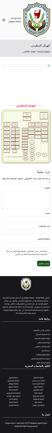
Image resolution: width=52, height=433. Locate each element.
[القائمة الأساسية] (4, 20)
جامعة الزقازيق (38, 389)
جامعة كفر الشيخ (13, 380)
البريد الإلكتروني (44, 226)
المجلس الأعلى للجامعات (41, 330)
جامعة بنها (38, 402)
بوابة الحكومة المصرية (42, 338)
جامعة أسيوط (38, 386)
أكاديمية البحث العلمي (42, 346)
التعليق (47, 188)
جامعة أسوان (13, 402)
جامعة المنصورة (38, 396)
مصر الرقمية (46, 350)
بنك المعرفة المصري (43, 334)
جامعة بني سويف (38, 405)
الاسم (47, 213)
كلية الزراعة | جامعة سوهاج (15, 19)
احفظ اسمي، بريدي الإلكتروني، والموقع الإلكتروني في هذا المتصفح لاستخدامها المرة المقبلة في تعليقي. (26, 253)
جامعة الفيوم (13, 377)
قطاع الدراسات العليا (43, 362)
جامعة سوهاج (13, 383)
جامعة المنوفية (38, 399)
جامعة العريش (13, 405)
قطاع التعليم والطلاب (43, 354)
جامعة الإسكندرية (38, 383)
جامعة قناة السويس (13, 393)
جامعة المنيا (13, 399)
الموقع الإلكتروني (43, 238)
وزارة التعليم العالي (43, 342)
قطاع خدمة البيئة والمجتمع (40, 358)
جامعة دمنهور (13, 386)
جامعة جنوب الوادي (13, 396)
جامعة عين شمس (38, 380)
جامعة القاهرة (38, 377)
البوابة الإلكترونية (20, 426)
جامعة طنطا (38, 393)
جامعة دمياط (13, 389)
